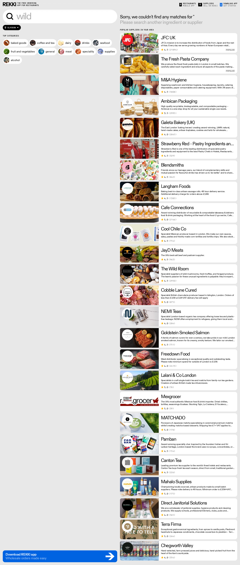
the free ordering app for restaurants (28, 4)
